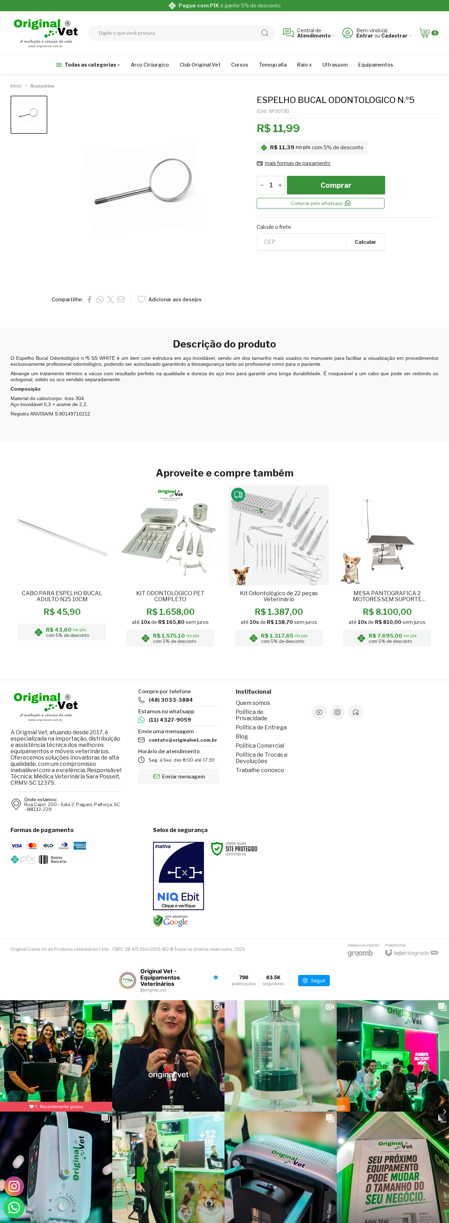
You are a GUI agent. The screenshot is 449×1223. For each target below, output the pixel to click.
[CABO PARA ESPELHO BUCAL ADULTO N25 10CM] (62, 568)
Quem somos (253, 703)
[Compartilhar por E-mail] (121, 299)
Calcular (365, 242)
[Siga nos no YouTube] (319, 712)
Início (16, 86)
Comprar (336, 185)
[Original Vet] (46, 32)
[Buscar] (265, 33)
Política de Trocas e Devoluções (262, 757)
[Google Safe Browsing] (170, 920)
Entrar (364, 35)
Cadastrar (394, 35)
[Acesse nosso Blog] (355, 712)
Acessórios (42, 86)
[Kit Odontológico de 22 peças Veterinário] (279, 568)
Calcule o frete (274, 227)
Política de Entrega (261, 727)
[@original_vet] (128, 981)
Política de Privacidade (251, 715)
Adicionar (75, 594)
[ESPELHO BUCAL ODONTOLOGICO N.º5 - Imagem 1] (29, 114)
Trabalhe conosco (260, 770)
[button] (29, 115)
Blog (242, 736)
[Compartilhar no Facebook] (89, 299)
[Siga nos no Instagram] (337, 712)
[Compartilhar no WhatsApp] (99, 299)
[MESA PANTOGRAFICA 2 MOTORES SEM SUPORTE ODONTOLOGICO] (387, 568)
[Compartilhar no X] (110, 299)
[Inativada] (178, 876)
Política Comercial (260, 745)
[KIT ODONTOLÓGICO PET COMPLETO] (170, 568)
